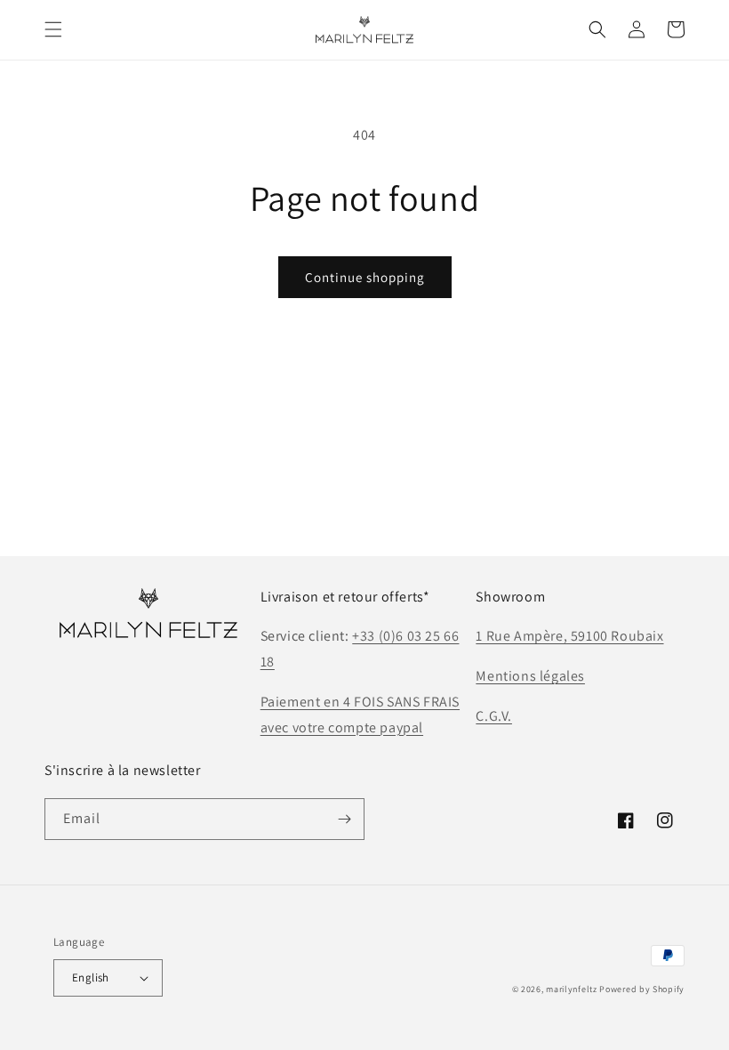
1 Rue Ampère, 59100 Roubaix (569, 635)
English (90, 977)
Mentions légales (530, 675)
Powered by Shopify (642, 989)
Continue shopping (365, 277)
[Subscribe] (344, 819)
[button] (53, 29)
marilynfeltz (571, 989)
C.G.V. (494, 716)
